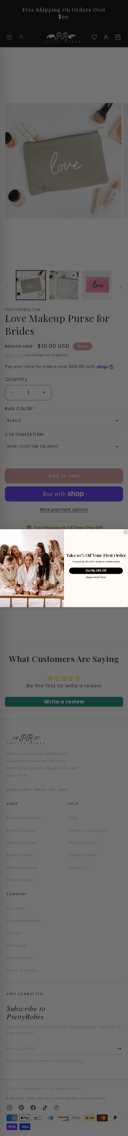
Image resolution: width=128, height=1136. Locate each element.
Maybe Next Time (96, 577)
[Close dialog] (125, 532)
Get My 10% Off (96, 570)
